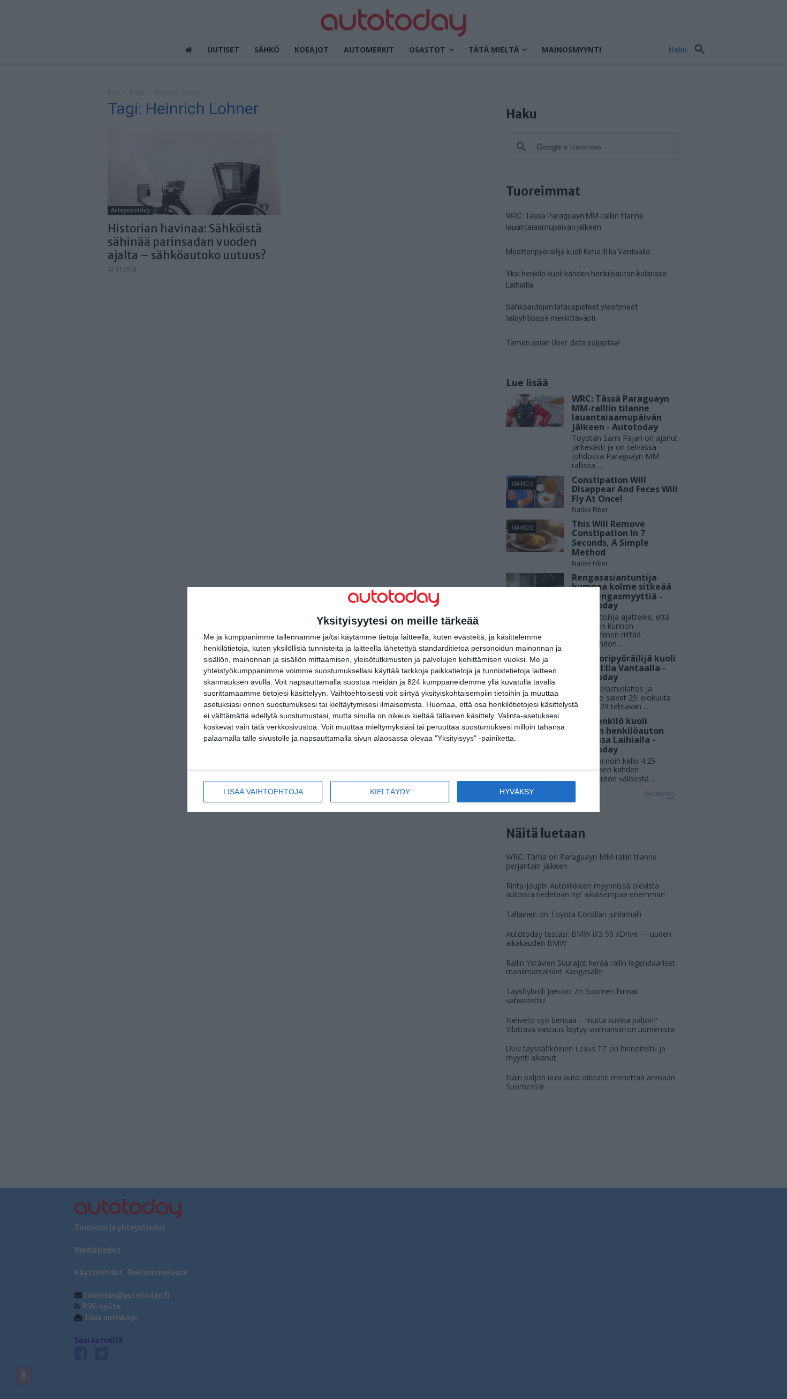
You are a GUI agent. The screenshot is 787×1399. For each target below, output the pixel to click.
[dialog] (393, 700)
